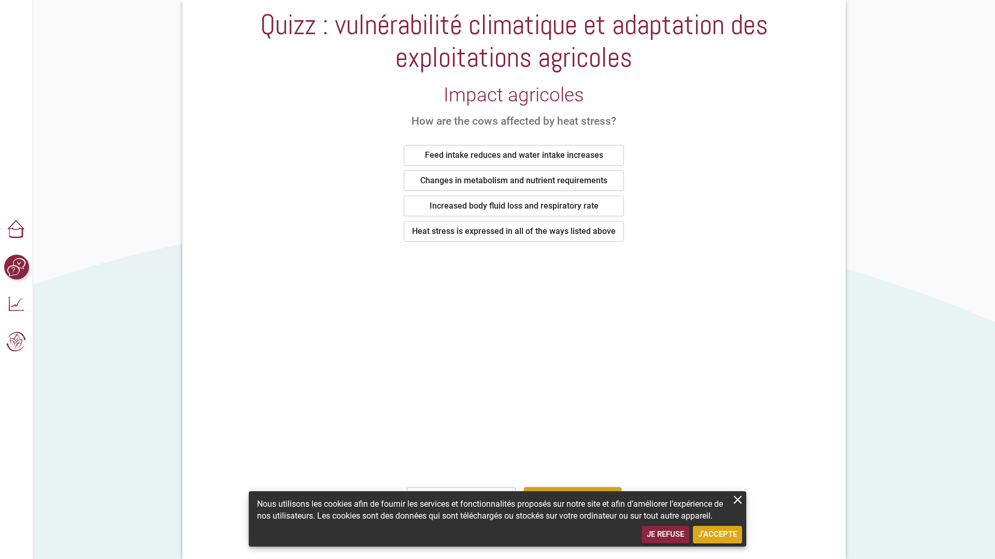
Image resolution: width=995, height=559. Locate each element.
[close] (737, 499)
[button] (16, 229)
